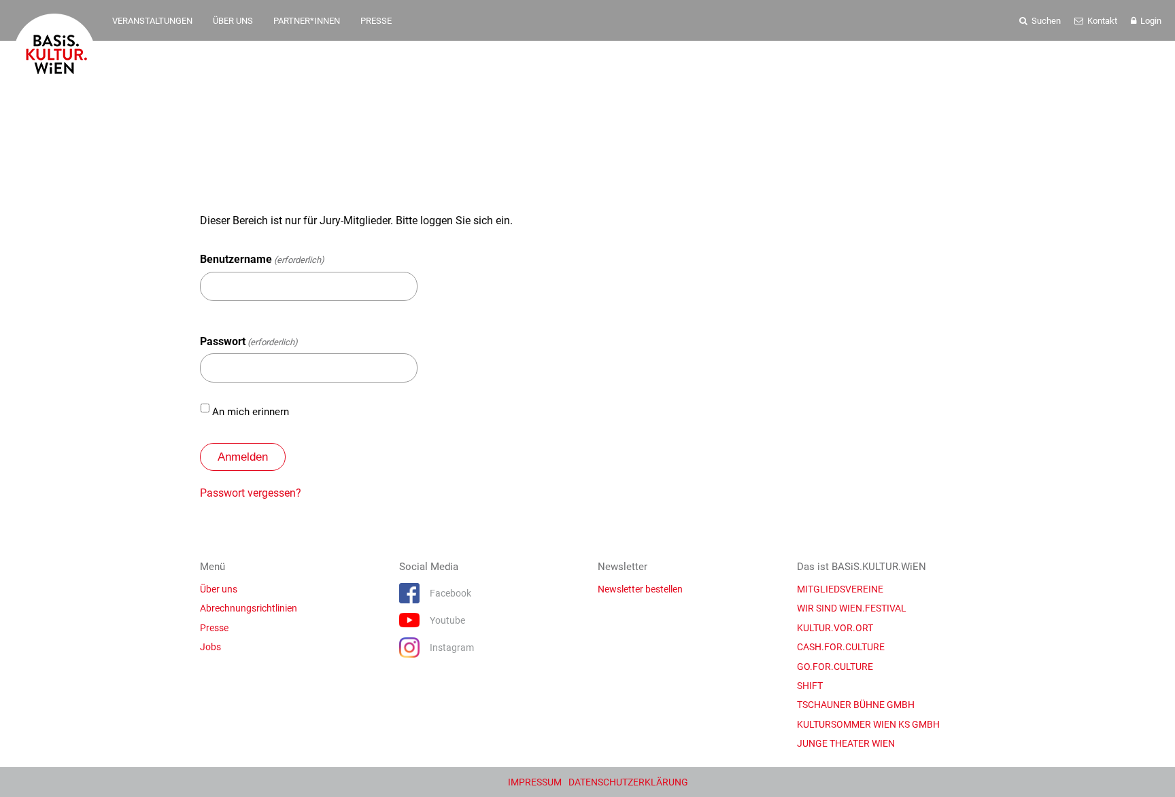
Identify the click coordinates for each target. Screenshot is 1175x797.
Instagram (452, 647)
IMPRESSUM (535, 782)
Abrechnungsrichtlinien (248, 608)
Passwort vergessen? (250, 492)
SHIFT (810, 685)
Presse (214, 627)
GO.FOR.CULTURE (835, 666)
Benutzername (262, 259)
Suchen (1045, 21)
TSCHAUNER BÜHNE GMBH (856, 704)
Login (1149, 21)
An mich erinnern (250, 412)
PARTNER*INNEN (306, 21)
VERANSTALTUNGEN (152, 21)
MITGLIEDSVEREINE (840, 589)
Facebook (450, 593)
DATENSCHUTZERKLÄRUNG (628, 782)
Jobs (210, 646)
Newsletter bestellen (640, 589)
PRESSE (376, 21)
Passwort (249, 342)
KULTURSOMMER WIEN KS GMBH (868, 724)
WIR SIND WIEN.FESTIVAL (851, 608)
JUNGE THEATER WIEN (846, 743)
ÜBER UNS (233, 21)
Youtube (447, 620)
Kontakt (1101, 21)
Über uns (218, 589)
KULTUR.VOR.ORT (835, 627)
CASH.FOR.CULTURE (841, 646)
